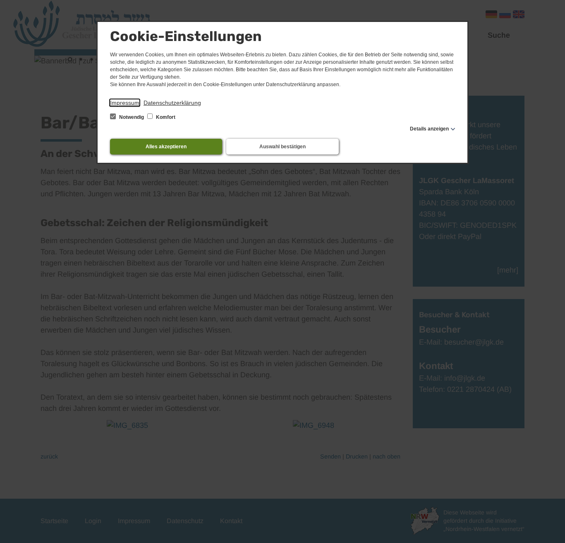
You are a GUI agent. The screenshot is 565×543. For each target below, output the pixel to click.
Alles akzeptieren (166, 147)
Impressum (124, 102)
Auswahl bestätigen (282, 147)
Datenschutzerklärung (172, 102)
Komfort (165, 117)
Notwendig (131, 117)
